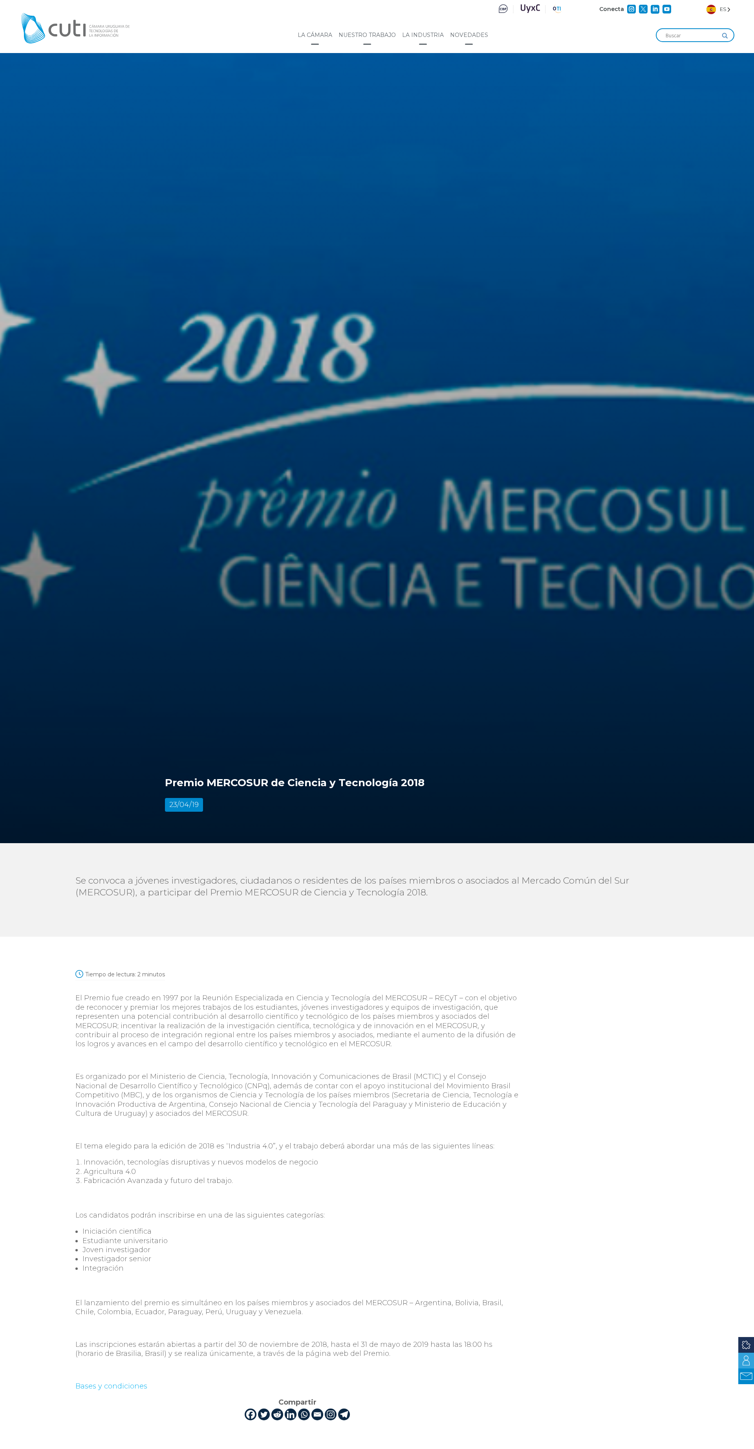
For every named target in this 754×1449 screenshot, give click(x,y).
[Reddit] (277, 1414)
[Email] (317, 1414)
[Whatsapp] (304, 1414)
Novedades (469, 35)
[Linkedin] (290, 1414)
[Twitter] (264, 1414)
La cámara (315, 35)
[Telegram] (344, 1414)
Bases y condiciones (111, 1386)
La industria (423, 35)
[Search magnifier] (724, 35)
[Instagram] (331, 1414)
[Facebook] (250, 1414)
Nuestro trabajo (367, 35)
